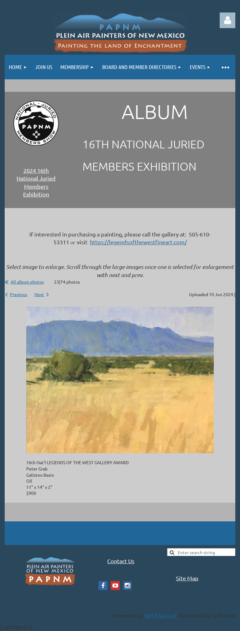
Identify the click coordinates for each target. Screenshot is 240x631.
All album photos (27, 282)
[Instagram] (127, 585)
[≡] (225, 67)
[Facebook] (103, 585)
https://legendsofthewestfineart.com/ (138, 242)
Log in (227, 20)
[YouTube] (115, 585)
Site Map (187, 578)
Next (39, 294)
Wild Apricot (161, 615)
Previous (18, 294)
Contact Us (120, 561)
